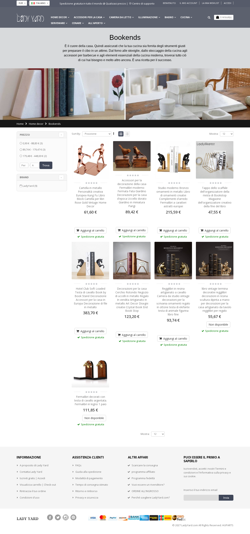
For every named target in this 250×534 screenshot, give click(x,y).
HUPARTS (227, 525)
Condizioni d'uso (29, 497)
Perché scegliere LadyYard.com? (151, 497)
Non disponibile (218, 324)
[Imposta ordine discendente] (113, 133)
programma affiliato (143, 471)
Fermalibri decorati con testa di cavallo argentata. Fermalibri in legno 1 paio (90, 400)
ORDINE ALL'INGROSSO (145, 491)
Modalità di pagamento (89, 478)
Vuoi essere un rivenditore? (148, 484)
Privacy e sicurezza (86, 497)
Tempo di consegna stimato (91, 484)
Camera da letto (120, 17)
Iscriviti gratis (27, 478)
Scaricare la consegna (145, 465)
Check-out (50, 484)
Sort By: (76, 133)
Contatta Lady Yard (31, 471)
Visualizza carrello (30, 484)
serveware (58, 23)
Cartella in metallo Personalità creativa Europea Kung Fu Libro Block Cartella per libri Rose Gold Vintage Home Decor (90, 197)
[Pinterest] (73, 517)
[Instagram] (66, 517)
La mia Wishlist (210, 3)
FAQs (78, 465)
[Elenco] (127, 134)
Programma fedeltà (143, 478)
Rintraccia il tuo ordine (33, 491)
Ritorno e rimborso (86, 491)
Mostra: (213, 133)
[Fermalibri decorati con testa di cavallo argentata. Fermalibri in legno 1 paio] (90, 368)
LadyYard (30, 186)
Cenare (76, 23)
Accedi (227, 3)
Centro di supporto (143, 3)
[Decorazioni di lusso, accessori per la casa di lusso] (30, 17)
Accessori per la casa (88, 17)
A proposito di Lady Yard (34, 465)
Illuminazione (148, 17)
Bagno (169, 17)
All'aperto (95, 23)
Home (20, 123)
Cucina (185, 17)
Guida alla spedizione (88, 471)
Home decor (59, 17)
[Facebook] (50, 517)
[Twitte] (58, 517)
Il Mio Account (188, 3)
